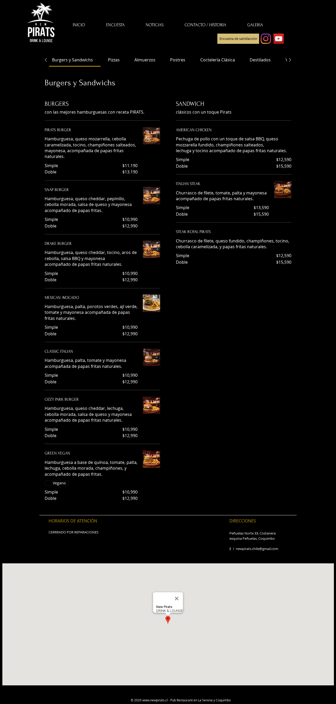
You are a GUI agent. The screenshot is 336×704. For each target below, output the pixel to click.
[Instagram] (266, 39)
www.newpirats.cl (155, 700)
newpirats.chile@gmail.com (257, 548)
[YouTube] (279, 39)
